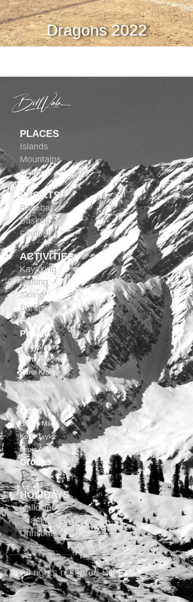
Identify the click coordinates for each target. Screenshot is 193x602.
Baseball (37, 208)
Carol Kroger (40, 372)
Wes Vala (34, 398)
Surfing (34, 308)
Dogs (31, 411)
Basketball (40, 221)
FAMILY (37, 320)
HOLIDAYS (44, 494)
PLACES (39, 133)
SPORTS (40, 194)
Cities (31, 172)
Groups (35, 462)
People (34, 333)
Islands (34, 146)
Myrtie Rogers (42, 359)
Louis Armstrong (45, 449)
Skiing (32, 295)
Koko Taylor (38, 436)
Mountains (40, 159)
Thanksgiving (46, 520)
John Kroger (39, 346)
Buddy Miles (39, 423)
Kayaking (38, 269)
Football (35, 233)
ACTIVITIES (47, 256)
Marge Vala (37, 385)
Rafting (34, 282)
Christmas (40, 533)
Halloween (40, 507)
